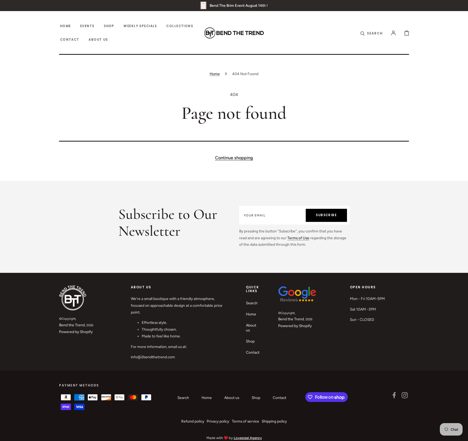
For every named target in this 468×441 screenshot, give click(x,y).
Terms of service (245, 421)
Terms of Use (298, 238)
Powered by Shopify (76, 332)
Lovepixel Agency (248, 438)
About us (251, 327)
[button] (371, 33)
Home (215, 74)
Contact (252, 352)
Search (252, 303)
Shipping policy (274, 421)
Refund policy (192, 421)
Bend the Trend (72, 325)
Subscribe (326, 215)
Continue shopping (234, 157)
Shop (250, 341)
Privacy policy (218, 421)
